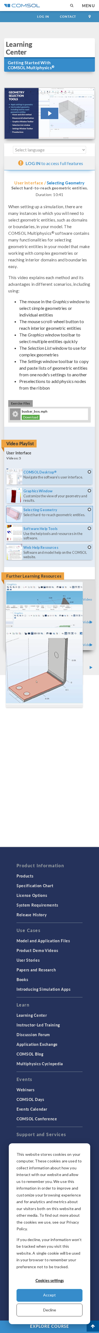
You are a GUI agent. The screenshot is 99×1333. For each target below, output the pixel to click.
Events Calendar (31, 1109)
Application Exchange (37, 1044)
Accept (49, 1295)
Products (25, 876)
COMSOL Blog (29, 1054)
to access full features (54, 163)
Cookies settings (49, 1280)
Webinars (25, 1089)
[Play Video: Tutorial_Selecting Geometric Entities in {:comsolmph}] (49, 113)
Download (30, 417)
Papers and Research (36, 969)
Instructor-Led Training (38, 1025)
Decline (49, 1310)
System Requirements (37, 905)
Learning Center (31, 1015)
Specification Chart (34, 885)
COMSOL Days (30, 1099)
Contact (68, 16)
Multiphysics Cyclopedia (39, 1063)
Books (22, 979)
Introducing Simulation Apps (43, 989)
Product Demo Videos (37, 950)
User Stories (28, 960)
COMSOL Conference (36, 1118)
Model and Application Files (43, 940)
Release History (31, 914)
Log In (43, 16)
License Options (31, 895)
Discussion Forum (33, 1034)
